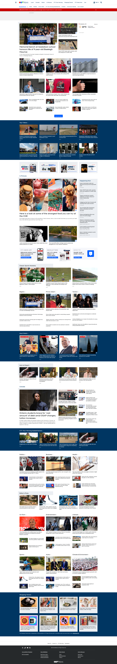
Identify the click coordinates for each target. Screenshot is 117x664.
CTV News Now (78, 2)
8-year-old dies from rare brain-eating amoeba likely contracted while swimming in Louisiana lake (89, 484)
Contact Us (54, 643)
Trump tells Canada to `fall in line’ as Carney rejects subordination (57, 572)
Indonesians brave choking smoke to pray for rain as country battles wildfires (84, 572)
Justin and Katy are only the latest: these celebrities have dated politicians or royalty (33, 244)
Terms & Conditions (44, 655)
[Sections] (16, 2)
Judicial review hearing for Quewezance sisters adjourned (83, 310)
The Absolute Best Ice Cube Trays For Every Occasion (28, 609)
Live (85, 2)
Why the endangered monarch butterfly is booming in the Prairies (87, 507)
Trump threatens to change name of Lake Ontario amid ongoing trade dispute (90, 392)
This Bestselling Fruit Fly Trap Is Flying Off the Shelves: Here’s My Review (88, 628)
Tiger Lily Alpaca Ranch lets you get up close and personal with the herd (48, 445)
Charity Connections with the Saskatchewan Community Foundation (46, 380)
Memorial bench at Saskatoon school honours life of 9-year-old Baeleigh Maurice (37, 49)
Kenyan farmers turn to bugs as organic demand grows (35, 546)
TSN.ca (60, 657)
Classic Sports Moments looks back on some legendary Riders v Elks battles (30, 283)
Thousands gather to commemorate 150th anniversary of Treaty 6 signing (28, 155)
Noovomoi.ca (80, 655)
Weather (35, 6)
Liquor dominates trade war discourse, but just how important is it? (67, 36)
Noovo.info (80, 654)
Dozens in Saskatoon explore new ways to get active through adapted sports (28, 137)
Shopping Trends (68, 2)
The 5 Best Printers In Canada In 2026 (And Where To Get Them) (68, 609)
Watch (43, 2)
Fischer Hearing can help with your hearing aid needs (28, 379)
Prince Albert (41, 6)
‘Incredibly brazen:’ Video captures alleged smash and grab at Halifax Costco (91, 413)
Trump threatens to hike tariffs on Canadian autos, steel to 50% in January (36, 478)
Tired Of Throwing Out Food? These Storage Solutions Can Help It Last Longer (27, 628)
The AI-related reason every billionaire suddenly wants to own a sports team (36, 585)
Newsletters (67, 643)
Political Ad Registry (45, 657)
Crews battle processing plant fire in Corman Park (68, 137)
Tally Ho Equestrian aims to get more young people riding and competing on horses (68, 445)
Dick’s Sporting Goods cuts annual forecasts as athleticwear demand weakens (62, 478)
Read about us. (76, 633)
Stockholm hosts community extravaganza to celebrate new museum (35, 108)
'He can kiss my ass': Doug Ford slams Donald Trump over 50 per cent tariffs (68, 356)
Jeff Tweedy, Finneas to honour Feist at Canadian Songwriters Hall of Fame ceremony (58, 532)
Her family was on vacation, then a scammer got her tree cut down (28, 507)
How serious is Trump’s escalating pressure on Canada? (87, 355)
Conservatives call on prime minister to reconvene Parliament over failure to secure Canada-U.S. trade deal (37, 485)
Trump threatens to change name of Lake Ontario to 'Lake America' (28, 355)
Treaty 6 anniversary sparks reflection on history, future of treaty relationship (31, 74)
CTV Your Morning (58, 2)
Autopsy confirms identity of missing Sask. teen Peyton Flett (57, 310)
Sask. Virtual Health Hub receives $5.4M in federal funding (67, 155)
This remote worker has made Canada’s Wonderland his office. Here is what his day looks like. (91, 421)
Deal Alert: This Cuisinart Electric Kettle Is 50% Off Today (88, 609)
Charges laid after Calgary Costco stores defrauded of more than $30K (67, 402)
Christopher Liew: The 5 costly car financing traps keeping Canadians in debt (68, 508)
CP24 (60, 654)
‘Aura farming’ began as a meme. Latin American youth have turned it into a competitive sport (84, 532)
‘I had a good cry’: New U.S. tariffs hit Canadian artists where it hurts (62, 545)
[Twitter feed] (22, 647)
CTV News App (61, 643)
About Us (49, 643)
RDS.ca (79, 657)
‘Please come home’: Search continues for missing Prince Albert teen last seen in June (58, 320)
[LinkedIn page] (30, 647)
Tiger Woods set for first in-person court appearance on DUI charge (29, 572)
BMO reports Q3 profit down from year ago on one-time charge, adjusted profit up (62, 485)
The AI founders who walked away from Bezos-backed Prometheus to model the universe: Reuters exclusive (31, 533)
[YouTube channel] (27, 647)
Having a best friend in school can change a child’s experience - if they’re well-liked (89, 545)
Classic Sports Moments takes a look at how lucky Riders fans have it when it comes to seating (84, 283)
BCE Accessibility (25, 654)
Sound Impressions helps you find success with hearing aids (87, 379)
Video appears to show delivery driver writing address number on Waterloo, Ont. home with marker (47, 356)
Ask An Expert (81, 6)
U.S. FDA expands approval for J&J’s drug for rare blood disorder (58, 472)
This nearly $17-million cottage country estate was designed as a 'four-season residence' (61, 244)
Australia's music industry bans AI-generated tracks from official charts (63, 538)
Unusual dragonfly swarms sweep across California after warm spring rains (89, 577)
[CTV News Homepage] (23, 2)
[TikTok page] (25, 647)
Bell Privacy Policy (44, 654)
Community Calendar (71, 6)
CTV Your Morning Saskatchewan (53, 6)
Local (32, 2)
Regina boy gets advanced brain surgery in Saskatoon (47, 155)
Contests (63, 6)
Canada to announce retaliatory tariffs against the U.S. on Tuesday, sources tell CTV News (32, 472)
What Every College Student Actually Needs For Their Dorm (67, 627)
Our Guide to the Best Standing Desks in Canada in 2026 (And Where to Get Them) (48, 628)
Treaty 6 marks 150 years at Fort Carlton (87, 155)
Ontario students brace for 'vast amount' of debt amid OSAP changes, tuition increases (38, 415)
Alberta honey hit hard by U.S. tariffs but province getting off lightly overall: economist (67, 419)
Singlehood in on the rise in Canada (28, 444)
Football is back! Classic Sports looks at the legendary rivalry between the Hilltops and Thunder (56, 284)
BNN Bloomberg (62, 655)
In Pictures (49, 2)
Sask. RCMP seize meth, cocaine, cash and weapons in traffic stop (67, 52)
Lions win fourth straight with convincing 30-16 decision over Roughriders (61, 100)
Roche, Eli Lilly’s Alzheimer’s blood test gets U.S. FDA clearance (89, 477)
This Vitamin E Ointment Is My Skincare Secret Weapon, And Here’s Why (47, 609)
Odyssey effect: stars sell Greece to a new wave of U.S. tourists (89, 537)
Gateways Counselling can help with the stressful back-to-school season (68, 379)
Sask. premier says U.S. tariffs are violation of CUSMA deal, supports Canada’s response (89, 108)
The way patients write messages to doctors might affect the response (84, 472)
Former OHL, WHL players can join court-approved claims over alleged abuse (48, 508)
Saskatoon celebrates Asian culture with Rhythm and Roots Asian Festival (88, 137)
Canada (38, 2)
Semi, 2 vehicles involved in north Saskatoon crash (47, 137)
